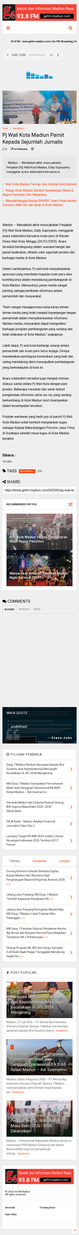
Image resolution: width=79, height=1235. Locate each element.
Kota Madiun (19, 128)
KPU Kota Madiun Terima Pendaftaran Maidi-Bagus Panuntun (38, 539)
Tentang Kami (47, 1207)
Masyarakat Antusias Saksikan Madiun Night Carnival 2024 (39, 575)
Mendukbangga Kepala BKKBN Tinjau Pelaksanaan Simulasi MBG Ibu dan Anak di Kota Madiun (39, 203)
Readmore (62, 1030)
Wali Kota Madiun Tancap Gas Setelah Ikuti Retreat (41, 184)
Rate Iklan (11, 1214)
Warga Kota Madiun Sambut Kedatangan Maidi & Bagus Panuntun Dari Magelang (37, 193)
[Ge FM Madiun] (36, 29)
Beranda (10, 1207)
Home (5, 128)
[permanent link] (32, 149)
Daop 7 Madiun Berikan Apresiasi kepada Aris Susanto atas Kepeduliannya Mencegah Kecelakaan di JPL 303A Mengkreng (37, 1002)
